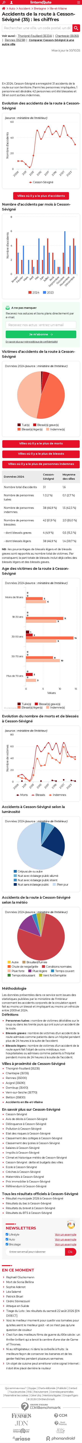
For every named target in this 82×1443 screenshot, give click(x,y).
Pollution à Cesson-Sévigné (23, 1128)
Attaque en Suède (17, 1306)
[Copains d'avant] (21, 1431)
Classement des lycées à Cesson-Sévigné (33, 1143)
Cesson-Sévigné (16, 1114)
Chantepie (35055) (67, 36)
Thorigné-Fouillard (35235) (23, 1068)
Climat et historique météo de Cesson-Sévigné (36, 1157)
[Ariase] (21, 1438)
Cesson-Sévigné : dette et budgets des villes (34, 1162)
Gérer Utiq (35, 1395)
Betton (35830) (15, 1097)
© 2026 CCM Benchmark (41, 1399)
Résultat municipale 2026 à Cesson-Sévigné (34, 1198)
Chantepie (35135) (17, 1073)
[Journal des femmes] (21, 1415)
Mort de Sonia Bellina (20, 1282)
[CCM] (60, 1415)
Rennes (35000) (16, 1078)
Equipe (32, 1388)
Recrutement (41, 1392)
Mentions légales (52, 1395)
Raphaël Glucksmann (20, 1277)
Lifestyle (13, 1234)
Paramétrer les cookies (16, 1395)
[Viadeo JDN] (60, 1431)
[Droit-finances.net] (60, 1423)
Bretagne (40, 8)
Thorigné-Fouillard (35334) (35, 36)
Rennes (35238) (15, 40)
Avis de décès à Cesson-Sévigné (26, 1119)
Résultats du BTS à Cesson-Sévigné (29, 1213)
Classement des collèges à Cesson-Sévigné (34, 1138)
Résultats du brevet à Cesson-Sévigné (30, 1208)
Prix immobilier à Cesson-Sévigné (28, 1181)
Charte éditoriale (46, 1388)
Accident (24, 8)
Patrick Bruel (14, 1296)
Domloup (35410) (17, 1087)
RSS (29, 1392)
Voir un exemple (65, 1234)
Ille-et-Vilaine (58, 8)
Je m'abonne (38, 334)
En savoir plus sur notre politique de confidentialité (32, 341)
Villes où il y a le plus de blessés (41, 453)
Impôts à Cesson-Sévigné (22, 1152)
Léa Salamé (13, 1291)
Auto (12, 8)
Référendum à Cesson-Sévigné (26, 1186)
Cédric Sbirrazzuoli (18, 1301)
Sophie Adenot (16, 1287)
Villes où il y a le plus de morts (41, 443)
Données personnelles (61, 1392)
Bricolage (14, 1244)
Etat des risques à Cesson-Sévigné (28, 1133)
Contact (73, 1388)
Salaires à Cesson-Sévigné (23, 1148)
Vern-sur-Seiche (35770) (21, 1092)
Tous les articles (17, 1392)
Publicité (62, 1388)
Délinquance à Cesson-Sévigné (26, 1124)
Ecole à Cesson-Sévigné (21, 1167)
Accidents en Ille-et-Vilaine (24, 1102)
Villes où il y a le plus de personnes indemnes (41, 464)
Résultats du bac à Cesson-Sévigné (28, 1203)
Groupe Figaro (70, 1395)
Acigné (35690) (15, 1083)
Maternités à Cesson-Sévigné (25, 1177)
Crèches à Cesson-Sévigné (23, 1172)
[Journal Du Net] (21, 1423)
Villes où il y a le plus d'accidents (41, 196)
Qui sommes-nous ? (16, 1388)
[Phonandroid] (60, 1438)
